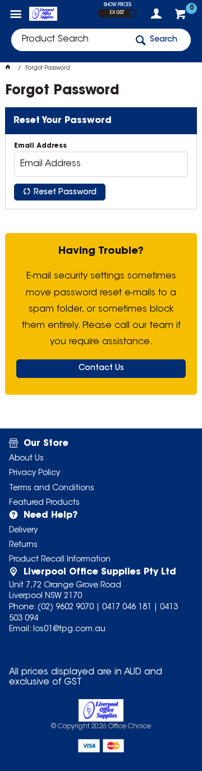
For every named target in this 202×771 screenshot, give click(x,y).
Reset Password (65, 193)
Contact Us (101, 368)
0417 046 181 (127, 608)
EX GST (117, 13)
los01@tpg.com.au (69, 629)
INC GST (133, 13)
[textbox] (69, 40)
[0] (182, 16)
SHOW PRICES (117, 5)
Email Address (40, 146)
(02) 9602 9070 (66, 608)
